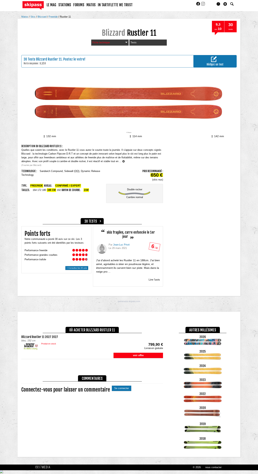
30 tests (90, 221)
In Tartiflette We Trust (115, 5)
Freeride (53, 16)
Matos (25, 16)
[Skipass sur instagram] (203, 5)
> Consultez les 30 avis (77, 268)
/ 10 (154, 247)
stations (64, 5)
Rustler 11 (65, 16)
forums (78, 5)
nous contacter (213, 467)
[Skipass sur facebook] (198, 5)
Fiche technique (101, 42)
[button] (225, 4)
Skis (33, 16)
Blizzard (42, 16)
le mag (51, 5)
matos (91, 5)
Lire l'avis (154, 279)
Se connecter (121, 388)
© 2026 (197, 467)
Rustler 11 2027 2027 (39, 337)
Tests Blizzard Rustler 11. (45, 59)
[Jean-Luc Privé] (102, 249)
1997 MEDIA (44, 467)
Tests (134, 42)
